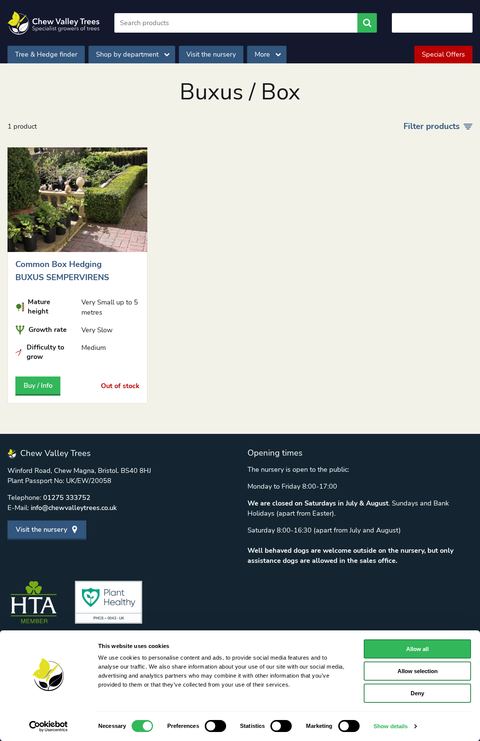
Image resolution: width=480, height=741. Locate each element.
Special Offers (443, 54)
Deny (417, 693)
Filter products (432, 126)
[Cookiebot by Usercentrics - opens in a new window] (48, 726)
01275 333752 (66, 497)
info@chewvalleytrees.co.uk (74, 507)
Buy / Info (38, 385)
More (262, 54)
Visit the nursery (211, 54)
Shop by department (127, 54)
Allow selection (418, 671)
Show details (391, 726)
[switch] (215, 726)
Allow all (417, 649)
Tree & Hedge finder (46, 54)
